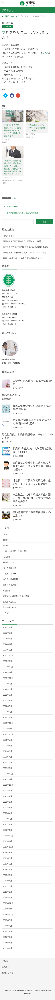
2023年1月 (7, 661)
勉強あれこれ (8, 562)
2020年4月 (7, 813)
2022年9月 (7, 684)
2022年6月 (7, 700)
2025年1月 (7, 639)
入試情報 (6, 557)
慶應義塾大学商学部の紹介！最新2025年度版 (22, 241)
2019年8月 (7, 858)
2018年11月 (8, 909)
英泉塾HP (6, 967)
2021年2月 (7, 768)
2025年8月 (7, 633)
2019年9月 (7, 852)
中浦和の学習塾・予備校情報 (15, 551)
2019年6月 (7, 869)
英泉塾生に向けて (10, 607)
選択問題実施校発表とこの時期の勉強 (22, 213)
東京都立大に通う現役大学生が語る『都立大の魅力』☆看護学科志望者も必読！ (32, 498)
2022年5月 (7, 706)
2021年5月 (7, 751)
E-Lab (5, 534)
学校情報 (6, 590)
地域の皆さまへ (9, 236)
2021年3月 (7, 762)
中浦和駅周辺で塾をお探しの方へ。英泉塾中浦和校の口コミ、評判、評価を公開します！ (12, 130)
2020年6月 (7, 802)
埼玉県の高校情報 (10, 579)
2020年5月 (7, 807)
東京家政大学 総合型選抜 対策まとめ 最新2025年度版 (25, 247)
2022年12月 (8, 667)
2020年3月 (7, 819)
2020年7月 (7, 796)
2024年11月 (8, 644)
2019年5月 (7, 875)
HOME (5, 961)
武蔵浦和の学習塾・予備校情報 (16, 596)
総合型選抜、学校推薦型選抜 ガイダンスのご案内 (24, 252)
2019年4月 (7, 881)
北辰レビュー (10, 573)
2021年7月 (7, 740)
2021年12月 (8, 723)
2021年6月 (7, 746)
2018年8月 (7, 926)
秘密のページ (12, 206)
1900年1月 (7, 948)
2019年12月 (8, 836)
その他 (6, 545)
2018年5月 (7, 943)
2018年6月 (7, 937)
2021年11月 (8, 729)
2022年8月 (7, 689)
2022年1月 (7, 717)
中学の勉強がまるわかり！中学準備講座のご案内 (36, 127)
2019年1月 (7, 897)
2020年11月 (8, 779)
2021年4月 (7, 757)
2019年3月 (7, 886)
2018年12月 (8, 903)
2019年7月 (7, 864)
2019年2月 (7, 892)
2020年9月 (7, 790)
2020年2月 (7, 824)
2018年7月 (7, 931)
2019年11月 (8, 841)
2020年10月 (8, 785)
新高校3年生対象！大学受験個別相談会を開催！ (23, 258)
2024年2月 (7, 650)
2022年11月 (8, 672)
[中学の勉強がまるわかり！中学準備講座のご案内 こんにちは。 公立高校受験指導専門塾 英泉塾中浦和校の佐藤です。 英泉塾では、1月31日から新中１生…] (37, 116)
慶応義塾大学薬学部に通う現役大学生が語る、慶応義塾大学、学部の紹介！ (32, 466)
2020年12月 (8, 774)
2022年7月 (7, 695)
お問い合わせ (7, 973)
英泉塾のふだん (9, 602)
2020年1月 (7, 830)
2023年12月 (8, 655)
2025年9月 (7, 627)
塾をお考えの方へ (10, 585)
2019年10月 (8, 847)
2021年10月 (8, 734)
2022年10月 (8, 678)
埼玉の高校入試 (9, 568)
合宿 (7, 613)
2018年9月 (7, 920)
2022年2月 (7, 712)
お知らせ (8, 27)
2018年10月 (8, 914)
